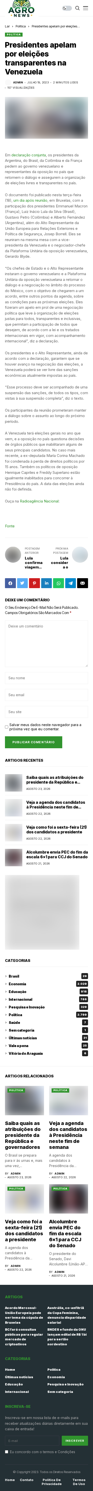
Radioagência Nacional (39, 501)
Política (21, 26)
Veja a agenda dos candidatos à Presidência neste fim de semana (55, 807)
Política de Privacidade (52, 1482)
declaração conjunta (28, 155)
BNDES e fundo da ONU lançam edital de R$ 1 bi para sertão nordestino (67, 1336)
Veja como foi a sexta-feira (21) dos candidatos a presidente (56, 829)
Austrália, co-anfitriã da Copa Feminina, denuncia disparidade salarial (66, 1315)
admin (18, 82)
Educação (48, 992)
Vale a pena (48, 1046)
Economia (48, 984)
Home (10, 1369)
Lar (7, 26)
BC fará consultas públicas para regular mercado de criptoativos (24, 1336)
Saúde (47, 1022)
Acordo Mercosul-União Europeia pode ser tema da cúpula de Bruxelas (24, 1315)
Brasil (48, 976)
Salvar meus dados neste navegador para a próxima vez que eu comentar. (45, 727)
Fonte (10, 526)
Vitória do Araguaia (47, 1053)
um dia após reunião (30, 200)
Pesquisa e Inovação (48, 1007)
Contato (26, 1480)
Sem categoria (47, 1030)
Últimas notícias (48, 1038)
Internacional (48, 999)
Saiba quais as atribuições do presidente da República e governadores (54, 782)
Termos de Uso (79, 1482)
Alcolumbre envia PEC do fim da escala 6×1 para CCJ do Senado (57, 854)
